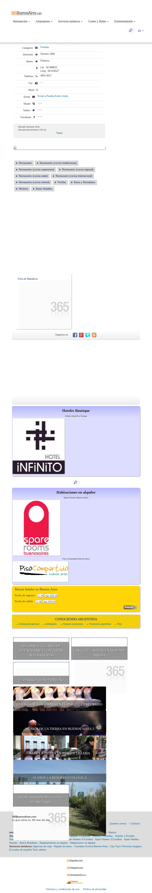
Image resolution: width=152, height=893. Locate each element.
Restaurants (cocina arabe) (33, 176)
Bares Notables (44, 188)
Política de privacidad (94, 889)
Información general (29, 624)
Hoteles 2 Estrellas (102, 836)
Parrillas (44, 47)
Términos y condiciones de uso (62, 889)
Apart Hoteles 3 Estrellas (108, 839)
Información (20, 21)
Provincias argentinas (100, 624)
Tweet (59, 133)
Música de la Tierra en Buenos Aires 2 (59, 729)
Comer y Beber (97, 21)
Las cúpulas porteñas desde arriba (99, 653)
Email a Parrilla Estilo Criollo (53, 96)
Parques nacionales (73, 624)
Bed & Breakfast (28, 842)
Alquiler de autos (63, 846)
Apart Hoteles (131, 839)
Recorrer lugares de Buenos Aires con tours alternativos (41, 650)
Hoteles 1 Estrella (124, 836)
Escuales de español (20, 849)
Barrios (112, 832)
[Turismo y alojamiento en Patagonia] (76, 867)
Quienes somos (118, 823)
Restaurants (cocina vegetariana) (36, 169)
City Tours (115, 846)
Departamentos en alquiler (54, 842)
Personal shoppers (132, 846)
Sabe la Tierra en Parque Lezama (59, 753)
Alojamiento (43, 21)
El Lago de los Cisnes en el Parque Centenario (59, 704)
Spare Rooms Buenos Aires (76, 498)
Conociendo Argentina (76, 619)
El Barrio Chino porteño (41, 680)
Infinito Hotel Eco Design (76, 416)
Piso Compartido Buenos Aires (76, 559)
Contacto (135, 823)
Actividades (51, 624)
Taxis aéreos (39, 849)
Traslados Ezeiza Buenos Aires (91, 846)
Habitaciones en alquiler (82, 842)
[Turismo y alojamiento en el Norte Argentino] (76, 882)
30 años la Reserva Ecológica (60, 778)
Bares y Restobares (84, 182)
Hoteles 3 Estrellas (80, 836)
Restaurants (25, 163)
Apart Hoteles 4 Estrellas (79, 839)
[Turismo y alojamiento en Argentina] (76, 860)
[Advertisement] (59, 223)
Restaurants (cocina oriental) (34, 182)
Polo (119, 624)
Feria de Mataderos (28, 278)
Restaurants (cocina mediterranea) (58, 163)
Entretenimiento (123, 21)
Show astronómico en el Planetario (41, 800)
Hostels (13, 842)
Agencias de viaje (42, 846)
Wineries (23, 188)
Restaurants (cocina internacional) (74, 176)
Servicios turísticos (69, 21)
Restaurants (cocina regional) (77, 169)
